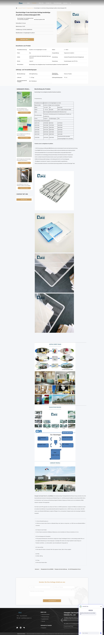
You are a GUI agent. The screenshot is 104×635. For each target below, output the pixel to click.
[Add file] (80, 633)
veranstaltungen (57, 3)
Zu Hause (19, 8)
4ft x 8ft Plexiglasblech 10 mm (74, 569)
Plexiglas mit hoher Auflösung (61, 569)
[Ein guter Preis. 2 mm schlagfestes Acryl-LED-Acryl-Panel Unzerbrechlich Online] (24, 124)
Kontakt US (48, 3)
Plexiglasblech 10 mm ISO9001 (47, 569)
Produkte (34, 3)
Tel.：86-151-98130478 (22, 615)
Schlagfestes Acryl (29, 8)
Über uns (41, 3)
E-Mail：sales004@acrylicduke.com (25, 618)
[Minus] (101, 606)
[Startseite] (21, 3)
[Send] (101, 633)
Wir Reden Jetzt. (24, 39)
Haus (28, 3)
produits (23, 8)
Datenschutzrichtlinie (21, 633)
